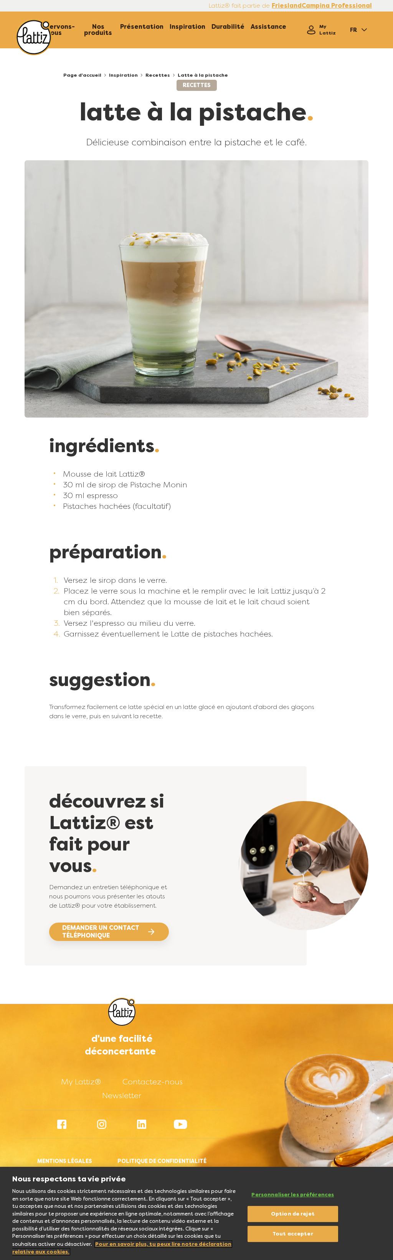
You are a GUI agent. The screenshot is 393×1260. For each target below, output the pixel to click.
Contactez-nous (152, 1081)
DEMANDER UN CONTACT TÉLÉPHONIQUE (100, 931)
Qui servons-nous (54, 29)
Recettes (157, 75)
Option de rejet (293, 1214)
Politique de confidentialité (161, 1161)
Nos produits (98, 29)
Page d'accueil (82, 75)
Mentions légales (64, 1161)
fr (353, 30)
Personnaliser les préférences (292, 1194)
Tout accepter (292, 1234)
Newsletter (121, 1095)
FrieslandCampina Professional (322, 5)
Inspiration (187, 26)
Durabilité (227, 26)
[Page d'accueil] (34, 37)
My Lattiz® (81, 1081)
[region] (196, 1213)
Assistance (268, 26)
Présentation (141, 26)
